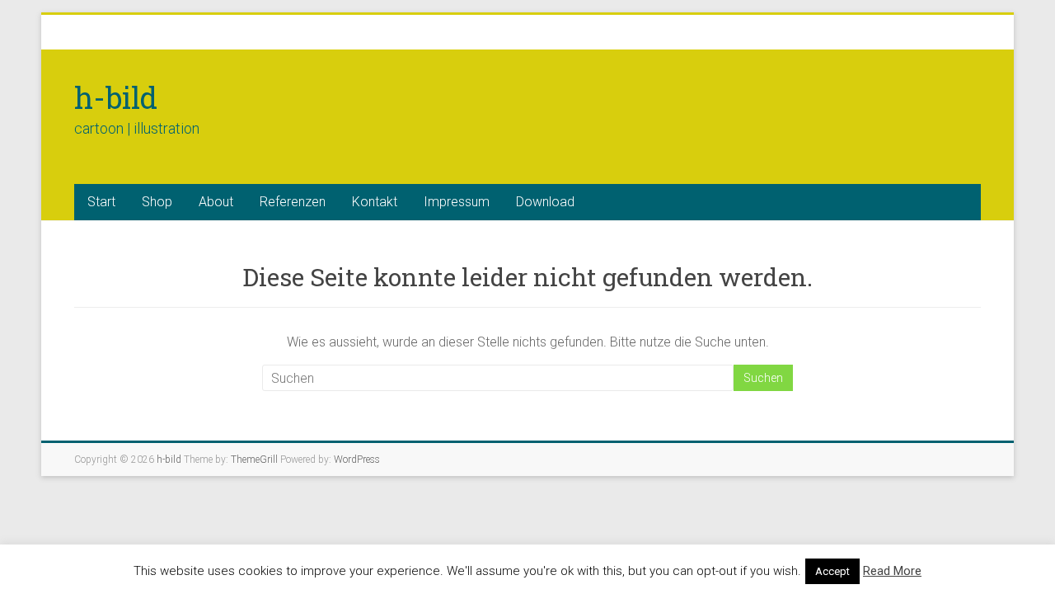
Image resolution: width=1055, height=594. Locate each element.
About (216, 202)
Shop (157, 202)
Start (101, 202)
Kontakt (374, 202)
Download (545, 202)
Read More (892, 570)
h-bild (115, 97)
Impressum (457, 202)
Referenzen (293, 202)
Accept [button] (832, 571)
